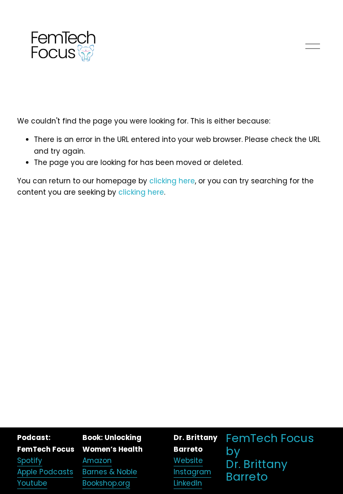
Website (188, 460)
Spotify (29, 460)
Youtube (32, 483)
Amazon (97, 460)
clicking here (172, 181)
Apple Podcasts (45, 472)
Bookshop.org (106, 483)
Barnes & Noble (109, 472)
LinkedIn (188, 483)
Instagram (192, 472)
